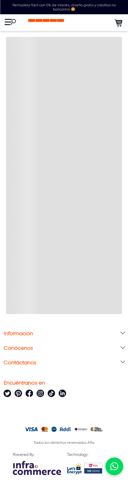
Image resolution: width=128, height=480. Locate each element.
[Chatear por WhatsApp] (114, 466)
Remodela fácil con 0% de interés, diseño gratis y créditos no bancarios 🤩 (64, 7)
